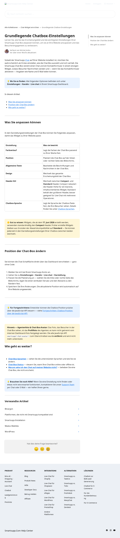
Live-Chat (8, 486)
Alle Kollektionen (11, 27)
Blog (26, 476)
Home (87, 4)
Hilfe (26, 485)
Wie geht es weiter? (17, 107)
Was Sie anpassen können (19, 102)
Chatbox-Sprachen (66, 209)
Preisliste (8, 502)
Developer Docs (30, 490)
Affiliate (27, 499)
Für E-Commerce (90, 503)
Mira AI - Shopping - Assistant (9, 479)
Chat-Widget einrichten (30, 27)
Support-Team (68, 384)
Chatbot (8, 490)
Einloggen (97, 4)
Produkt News (29, 481)
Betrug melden (30, 494)
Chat (27, 60)
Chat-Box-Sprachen (17, 359)
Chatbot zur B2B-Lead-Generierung (89, 479)
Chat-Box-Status (16, 364)
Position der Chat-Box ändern (21, 104)
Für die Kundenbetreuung (90, 495)
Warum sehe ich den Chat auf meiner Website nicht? (32, 367)
